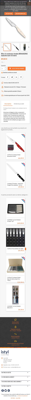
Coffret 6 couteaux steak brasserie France (13, 155)
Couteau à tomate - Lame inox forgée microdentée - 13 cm (15, 184)
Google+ (16, 77)
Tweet (12, 77)
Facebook (2, 390)
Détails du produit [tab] (19, 103)
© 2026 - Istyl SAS (15, 398)
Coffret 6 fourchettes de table (15, 248)
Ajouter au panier (16, 68)
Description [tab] (8, 103)
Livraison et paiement (22, 395)
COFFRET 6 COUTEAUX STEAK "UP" (13, 220)
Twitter (5, 390)
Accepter (9, 13)
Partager (7, 77)
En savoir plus (20, 13)
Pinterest (21, 77)
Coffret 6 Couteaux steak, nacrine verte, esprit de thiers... (14, 279)
